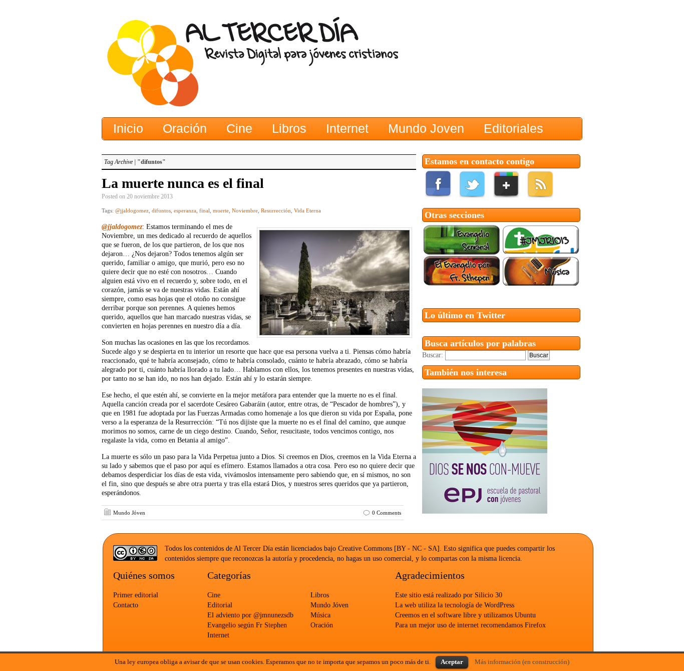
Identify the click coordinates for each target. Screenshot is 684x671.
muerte (221, 210)
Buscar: (432, 355)
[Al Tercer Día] (199, 63)
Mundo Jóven (129, 513)
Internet (218, 635)
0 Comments (386, 513)
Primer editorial (135, 595)
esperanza (185, 210)
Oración (321, 625)
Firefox (535, 625)
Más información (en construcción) (522, 661)
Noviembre (245, 210)
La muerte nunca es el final (183, 183)
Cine (213, 595)
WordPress (499, 605)
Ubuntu (525, 615)
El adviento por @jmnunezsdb (250, 615)
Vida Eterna (307, 210)
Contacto (125, 605)
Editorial (219, 605)
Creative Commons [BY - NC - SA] (389, 548)
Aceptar (452, 661)
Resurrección (276, 210)
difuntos (161, 210)
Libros (319, 595)
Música (320, 615)
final (204, 210)
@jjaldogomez (132, 210)
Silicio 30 (488, 595)
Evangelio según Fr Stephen (247, 625)
